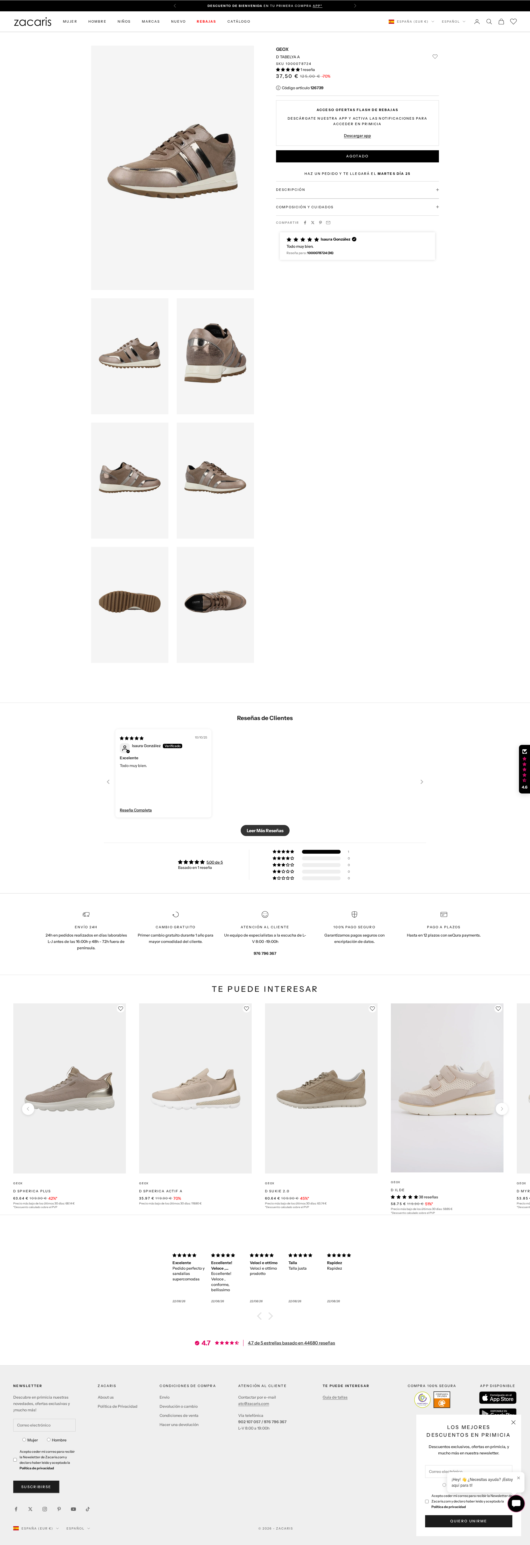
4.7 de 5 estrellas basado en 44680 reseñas (291, 1343)
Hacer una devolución (179, 1424)
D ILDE (398, 1190)
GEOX (282, 49)
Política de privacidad (448, 1507)
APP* (317, 6)
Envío (164, 1397)
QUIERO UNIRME (468, 1521)
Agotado (357, 156)
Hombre (59, 1440)
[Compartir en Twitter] (313, 222)
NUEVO (178, 21)
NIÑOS (124, 21)
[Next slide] (421, 782)
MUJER (70, 21)
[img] (132, 738)
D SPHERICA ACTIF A (161, 1191)
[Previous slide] (108, 782)
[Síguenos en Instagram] (44, 1509)
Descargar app (357, 135)
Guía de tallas (335, 1397)
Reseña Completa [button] (136, 810)
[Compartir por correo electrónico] (328, 222)
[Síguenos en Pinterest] (59, 1509)
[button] (288, 69)
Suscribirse (36, 1487)
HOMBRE (97, 21)
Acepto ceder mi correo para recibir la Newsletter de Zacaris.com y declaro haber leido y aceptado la (471, 1501)
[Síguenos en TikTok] (88, 1509)
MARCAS (151, 21)
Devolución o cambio (179, 1406)
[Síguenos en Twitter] (30, 1509)
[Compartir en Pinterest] (320, 222)
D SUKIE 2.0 (277, 1191)
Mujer (32, 1440)
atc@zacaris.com (253, 1403)
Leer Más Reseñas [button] (265, 830)
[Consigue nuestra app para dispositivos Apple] (497, 1397)
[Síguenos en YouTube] (73, 1509)
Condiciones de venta (179, 1415)
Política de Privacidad (117, 1406)
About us (106, 1397)
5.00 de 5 (214, 862)
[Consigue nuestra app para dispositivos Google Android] (497, 1413)
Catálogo (238, 21)
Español (451, 21)
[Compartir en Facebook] (305, 222)
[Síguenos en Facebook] (16, 1509)
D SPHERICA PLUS (32, 1191)
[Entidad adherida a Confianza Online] (432, 1399)
